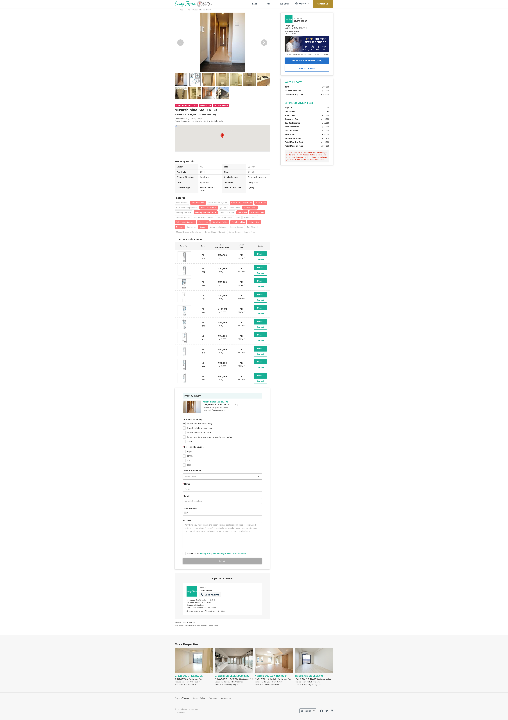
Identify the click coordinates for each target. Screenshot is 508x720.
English (190, 451)
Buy (268, 4)
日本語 (190, 456)
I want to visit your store (199, 432)
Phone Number (190, 508)
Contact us (226, 698)
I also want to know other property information (210, 437)
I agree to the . (216, 553)
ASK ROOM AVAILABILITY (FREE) (307, 61)
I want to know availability (199, 423)
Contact (260, 260)
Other (190, 441)
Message (187, 520)
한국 (189, 465)
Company (213, 698)
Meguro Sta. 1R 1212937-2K (194, 667)
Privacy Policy (199, 698)
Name (186, 484)
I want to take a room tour (200, 428)
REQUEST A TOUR (307, 68)
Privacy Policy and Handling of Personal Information (223, 553)
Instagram (332, 711)
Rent (254, 4)
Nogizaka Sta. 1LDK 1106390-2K (274, 667)
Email (186, 496)
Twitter (326, 711)
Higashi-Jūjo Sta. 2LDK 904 (314, 667)
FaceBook (321, 711)
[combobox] (186, 513)
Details (260, 254)
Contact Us (322, 4)
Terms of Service (182, 698)
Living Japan (205, 590)
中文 (189, 460)
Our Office (284, 4)
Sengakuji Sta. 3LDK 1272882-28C (234, 667)
